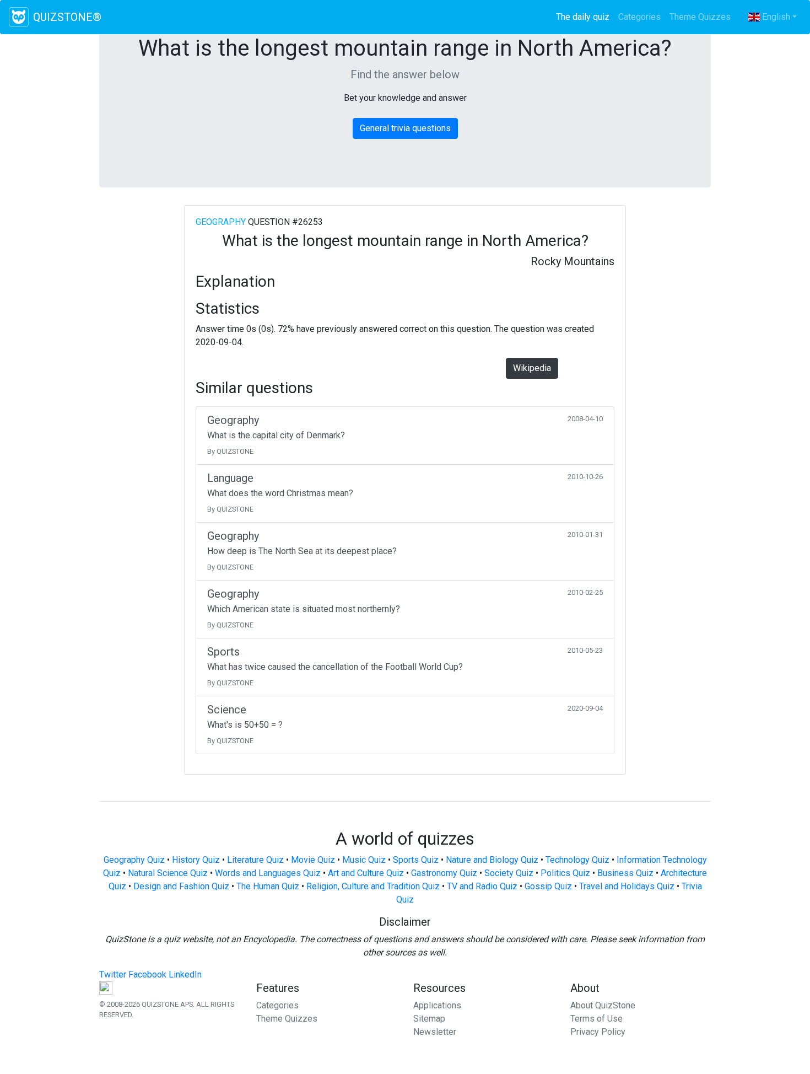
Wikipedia (532, 368)
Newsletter (434, 1032)
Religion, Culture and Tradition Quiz (373, 886)
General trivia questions (405, 128)
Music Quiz (364, 860)
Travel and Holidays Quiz (626, 886)
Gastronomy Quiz (444, 873)
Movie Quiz (313, 860)
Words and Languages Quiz (268, 873)
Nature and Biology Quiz (492, 860)
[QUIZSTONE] (19, 17)
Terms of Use (596, 1018)
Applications (437, 1005)
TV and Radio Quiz (482, 886)
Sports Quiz (416, 860)
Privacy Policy (597, 1032)
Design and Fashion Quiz (181, 886)
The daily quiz (585, 17)
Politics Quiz (565, 873)
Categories (639, 17)
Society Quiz (508, 873)
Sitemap (429, 1018)
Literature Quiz (255, 860)
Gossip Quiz (548, 886)
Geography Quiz (134, 860)
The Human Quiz (267, 886)
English (775, 17)
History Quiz (196, 860)
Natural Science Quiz (168, 873)
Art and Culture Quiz (366, 873)
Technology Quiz (577, 860)
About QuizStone (602, 1005)
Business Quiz (625, 873)
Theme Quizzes (700, 17)
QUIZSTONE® (67, 17)
